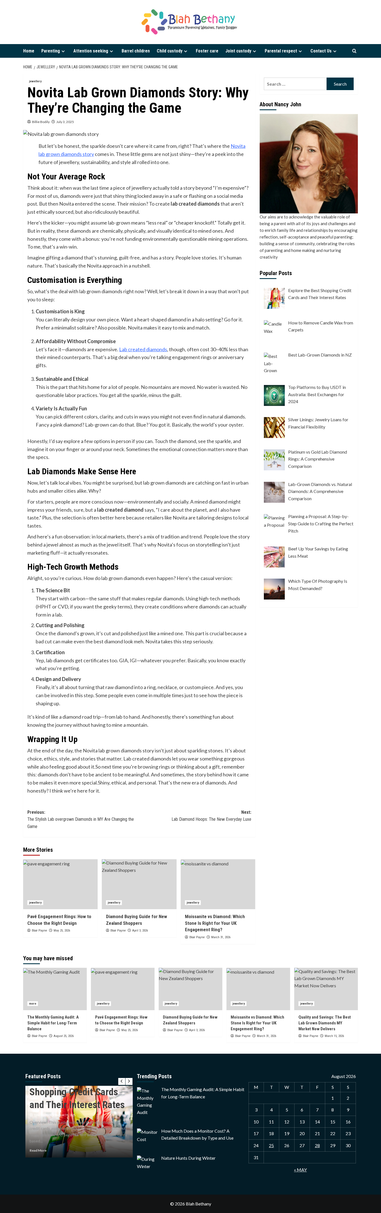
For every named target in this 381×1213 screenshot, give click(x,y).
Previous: (80, 819)
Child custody (169, 51)
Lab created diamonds (143, 349)
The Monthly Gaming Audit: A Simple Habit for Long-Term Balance (53, 1023)
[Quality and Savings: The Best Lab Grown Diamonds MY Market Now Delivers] (326, 989)
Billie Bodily (41, 122)
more (32, 1003)
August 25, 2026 (64, 1036)
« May (300, 1169)
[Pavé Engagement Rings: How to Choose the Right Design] (60, 884)
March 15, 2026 (334, 1036)
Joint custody (238, 51)
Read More (38, 1150)
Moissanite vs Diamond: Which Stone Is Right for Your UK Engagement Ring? (215, 923)
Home (28, 51)
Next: (211, 816)
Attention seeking (90, 51)
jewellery (35, 81)
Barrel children (136, 51)
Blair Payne (39, 930)
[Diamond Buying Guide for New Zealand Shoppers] (139, 884)
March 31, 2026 (220, 937)
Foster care (207, 51)
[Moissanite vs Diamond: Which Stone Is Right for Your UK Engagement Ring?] (218, 884)
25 (271, 1145)
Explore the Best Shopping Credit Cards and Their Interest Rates (77, 1092)
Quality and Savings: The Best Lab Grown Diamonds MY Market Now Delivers (324, 1023)
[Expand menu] (63, 51)
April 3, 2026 (140, 930)
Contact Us (321, 51)
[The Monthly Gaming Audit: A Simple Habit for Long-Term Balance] (55, 989)
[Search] (354, 51)
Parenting (50, 51)
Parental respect (281, 51)
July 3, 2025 (65, 122)
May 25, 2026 (62, 930)
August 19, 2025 (65, 1115)
